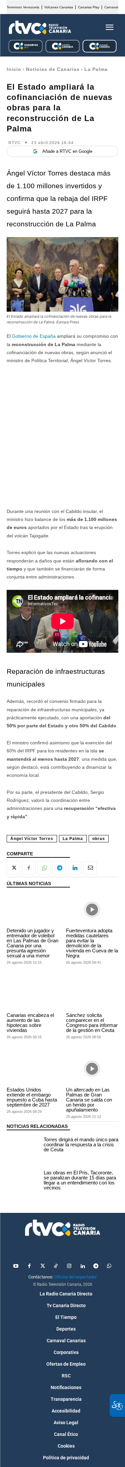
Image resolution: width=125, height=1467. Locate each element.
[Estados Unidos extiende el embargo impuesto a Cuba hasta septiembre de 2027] (33, 1068)
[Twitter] (43, 1266)
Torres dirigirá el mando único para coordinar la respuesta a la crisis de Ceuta (81, 1144)
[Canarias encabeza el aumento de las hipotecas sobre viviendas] (33, 994)
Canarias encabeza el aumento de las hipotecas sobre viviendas (30, 1022)
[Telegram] (59, 867)
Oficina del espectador (75, 1276)
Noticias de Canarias (53, 69)
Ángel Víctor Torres (31, 838)
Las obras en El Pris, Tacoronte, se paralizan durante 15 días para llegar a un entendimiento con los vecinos (80, 1180)
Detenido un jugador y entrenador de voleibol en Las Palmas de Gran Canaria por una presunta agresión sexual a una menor (32, 943)
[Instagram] (69, 1266)
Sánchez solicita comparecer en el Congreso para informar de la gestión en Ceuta (92, 1022)
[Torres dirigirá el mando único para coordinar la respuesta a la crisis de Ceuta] (23, 1145)
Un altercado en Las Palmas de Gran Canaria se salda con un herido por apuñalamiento (89, 1100)
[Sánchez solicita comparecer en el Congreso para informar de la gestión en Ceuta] (92, 994)
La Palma (96, 69)
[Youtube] (16, 1266)
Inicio (14, 69)
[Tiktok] (56, 1266)
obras (98, 838)
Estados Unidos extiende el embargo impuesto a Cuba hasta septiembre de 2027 (32, 1097)
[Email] (90, 867)
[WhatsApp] (44, 867)
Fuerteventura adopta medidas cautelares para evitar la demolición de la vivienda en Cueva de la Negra (92, 943)
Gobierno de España (34, 336)
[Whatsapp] (109, 1266)
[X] (13, 867)
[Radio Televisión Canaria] (40, 27)
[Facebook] (28, 867)
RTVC (14, 143)
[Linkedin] (74, 867)
